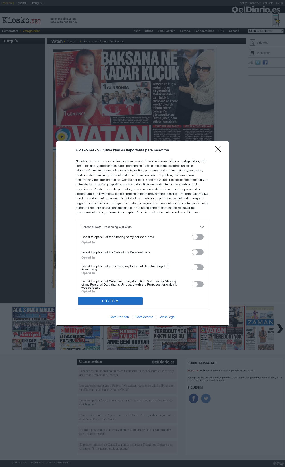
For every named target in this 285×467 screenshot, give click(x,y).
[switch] (198, 237)
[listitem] (142, 227)
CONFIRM (110, 301)
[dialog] (142, 233)
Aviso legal (167, 317)
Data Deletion (119, 317)
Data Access (144, 317)
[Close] (219, 150)
